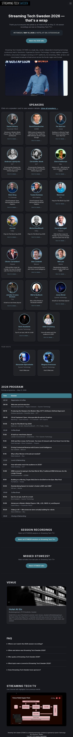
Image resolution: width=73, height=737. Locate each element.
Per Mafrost (14, 482)
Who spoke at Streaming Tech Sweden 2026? (24, 657)
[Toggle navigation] (70, 3)
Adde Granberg (15, 467)
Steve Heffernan (16, 512)
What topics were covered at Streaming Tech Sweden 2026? (29, 663)
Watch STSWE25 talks (36, 566)
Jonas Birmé (30, 437)
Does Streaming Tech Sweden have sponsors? (24, 670)
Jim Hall (20, 426)
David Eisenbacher (16, 475)
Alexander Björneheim (17, 406)
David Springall (15, 443)
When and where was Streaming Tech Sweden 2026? (27, 650)
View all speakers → (49, 108)
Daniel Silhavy (15, 505)
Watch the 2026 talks (36, 41)
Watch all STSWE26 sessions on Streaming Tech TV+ (36, 539)
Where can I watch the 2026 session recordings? (25, 644)
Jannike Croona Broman (18, 437)
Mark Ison (14, 426)
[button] (12, 128)
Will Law (13, 488)
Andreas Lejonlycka (17, 413)
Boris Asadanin (15, 499)
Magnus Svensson (31, 406)
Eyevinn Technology (41, 736)
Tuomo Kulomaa (23, 419)
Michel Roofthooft (29, 426)
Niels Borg (14, 419)
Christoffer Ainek (29, 413)
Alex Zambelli (15, 449)
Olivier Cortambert (26, 443)
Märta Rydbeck (15, 456)
